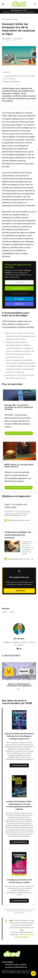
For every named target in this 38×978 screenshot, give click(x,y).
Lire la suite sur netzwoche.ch (18, 487)
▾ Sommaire (6, 72)
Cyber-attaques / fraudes (10, 19)
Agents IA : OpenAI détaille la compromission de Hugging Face (19, 685)
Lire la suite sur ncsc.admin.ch (18, 433)
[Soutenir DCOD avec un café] (33, 973)
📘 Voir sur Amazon (19, 765)
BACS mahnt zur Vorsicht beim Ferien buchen (18, 465)
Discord (20, 304)
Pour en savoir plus (9, 78)
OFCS (5, 612)
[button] (17, 689)
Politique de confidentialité (16, 967)
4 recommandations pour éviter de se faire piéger (19, 76)
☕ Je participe (19, 591)
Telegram (20, 299)
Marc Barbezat (6, 38)
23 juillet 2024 (17, 38)
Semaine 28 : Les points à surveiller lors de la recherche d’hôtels (18, 407)
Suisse (12, 612)
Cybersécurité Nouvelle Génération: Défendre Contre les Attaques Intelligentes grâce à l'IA (19, 736)
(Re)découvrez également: (11, 81)
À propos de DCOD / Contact (15, 964)
